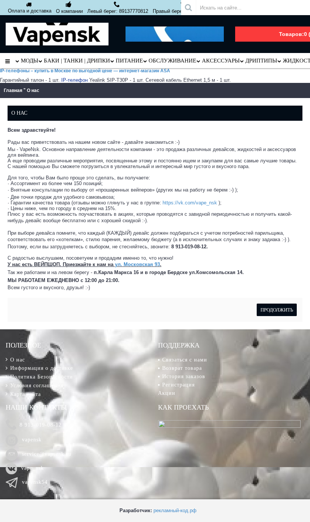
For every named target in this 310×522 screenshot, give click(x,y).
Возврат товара (182, 368)
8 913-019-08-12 (41, 425)
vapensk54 (35, 482)
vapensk (32, 440)
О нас (33, 90)
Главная (13, 90)
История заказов (183, 376)
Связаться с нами (184, 360)
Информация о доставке (41, 368)
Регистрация (178, 385)
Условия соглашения (37, 385)
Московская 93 (142, 264)
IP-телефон (74, 80)
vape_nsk (32, 468)
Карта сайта (25, 394)
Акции (166, 393)
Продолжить (276, 310)
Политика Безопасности (41, 377)
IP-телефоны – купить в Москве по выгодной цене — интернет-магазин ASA (85, 70)
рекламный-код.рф (175, 510)
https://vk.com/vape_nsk (190, 203)
